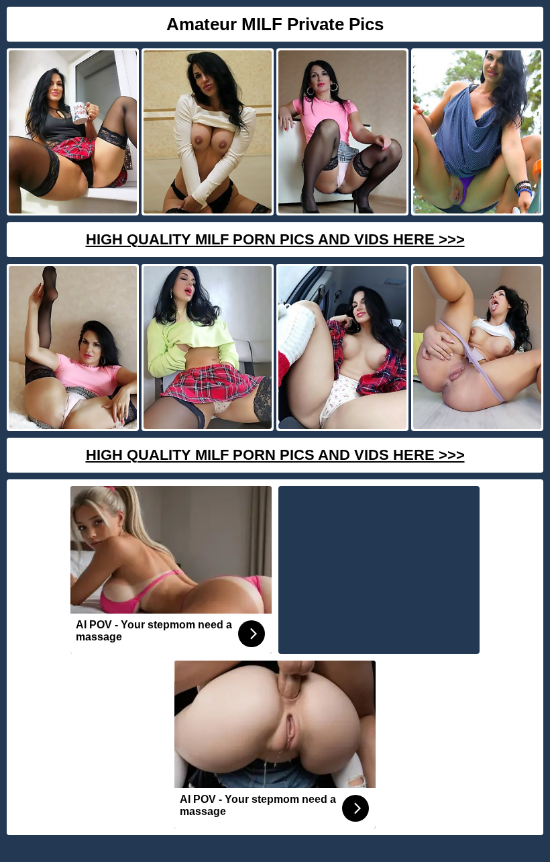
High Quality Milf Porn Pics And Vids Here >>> (275, 239)
